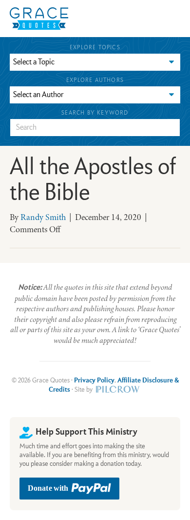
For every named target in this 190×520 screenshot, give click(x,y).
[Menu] (112, 18)
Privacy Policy (94, 380)
